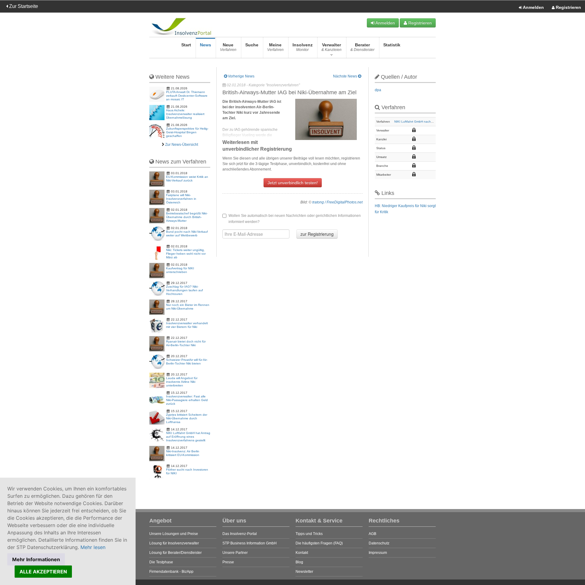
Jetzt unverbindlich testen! (293, 182)
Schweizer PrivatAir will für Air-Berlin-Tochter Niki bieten (186, 361)
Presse (228, 562)
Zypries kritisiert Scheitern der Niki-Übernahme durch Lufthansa (186, 418)
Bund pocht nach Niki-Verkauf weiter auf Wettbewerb (187, 233)
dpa (378, 90)
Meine (275, 47)
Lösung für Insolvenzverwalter (174, 543)
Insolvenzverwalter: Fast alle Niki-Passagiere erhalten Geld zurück (187, 400)
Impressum (378, 553)
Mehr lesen (92, 547)
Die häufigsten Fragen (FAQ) (319, 543)
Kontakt (302, 553)
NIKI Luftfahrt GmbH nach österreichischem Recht (429, 121)
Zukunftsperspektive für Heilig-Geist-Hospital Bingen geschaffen (187, 132)
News (205, 44)
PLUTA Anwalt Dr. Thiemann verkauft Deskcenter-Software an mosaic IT (186, 95)
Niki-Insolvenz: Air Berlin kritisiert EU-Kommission (182, 453)
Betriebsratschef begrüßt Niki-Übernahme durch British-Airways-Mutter (186, 217)
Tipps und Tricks (309, 534)
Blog (299, 562)
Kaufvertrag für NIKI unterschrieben (180, 270)
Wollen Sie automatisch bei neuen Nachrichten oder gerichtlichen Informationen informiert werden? (295, 219)
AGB (372, 534)
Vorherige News (240, 76)
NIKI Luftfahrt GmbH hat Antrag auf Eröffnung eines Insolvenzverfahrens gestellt (188, 436)
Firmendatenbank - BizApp (171, 571)
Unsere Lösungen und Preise (173, 534)
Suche (251, 44)
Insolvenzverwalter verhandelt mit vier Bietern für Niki (187, 324)
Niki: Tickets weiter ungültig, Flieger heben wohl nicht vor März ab (186, 253)
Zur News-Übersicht (181, 144)
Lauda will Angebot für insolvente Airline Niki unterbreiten (181, 381)
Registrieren (568, 7)
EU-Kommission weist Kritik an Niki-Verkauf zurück (187, 178)
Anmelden (533, 7)
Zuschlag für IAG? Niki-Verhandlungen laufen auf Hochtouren (184, 290)
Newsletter (304, 571)
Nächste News (345, 76)
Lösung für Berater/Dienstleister (175, 553)
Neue (228, 47)
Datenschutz (379, 543)
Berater (362, 47)
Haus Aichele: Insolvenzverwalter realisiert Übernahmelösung (185, 114)
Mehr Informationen (36, 559)
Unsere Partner (235, 553)
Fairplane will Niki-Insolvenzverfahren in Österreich (181, 198)
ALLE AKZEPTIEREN (43, 572)
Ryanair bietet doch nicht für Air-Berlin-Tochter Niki (186, 343)
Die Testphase (161, 562)
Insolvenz (302, 47)
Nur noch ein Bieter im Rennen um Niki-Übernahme (187, 306)
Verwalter (331, 47)
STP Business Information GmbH (249, 543)
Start (186, 44)
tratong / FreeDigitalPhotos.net (337, 202)
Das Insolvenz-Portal (239, 534)
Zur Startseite (23, 6)
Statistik (391, 44)
